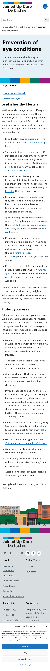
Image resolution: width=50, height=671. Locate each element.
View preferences (25, 659)
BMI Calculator (24, 188)
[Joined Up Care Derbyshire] (17, 11)
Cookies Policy (19, 665)
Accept (25, 646)
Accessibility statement (13, 596)
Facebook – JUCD (10, 620)
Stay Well (13, 27)
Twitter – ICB (8, 615)
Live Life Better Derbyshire (23, 225)
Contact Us (31, 567)
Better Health (13, 288)
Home (4, 27)
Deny (25, 653)
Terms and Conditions (12, 581)
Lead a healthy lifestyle (14, 93)
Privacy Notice (30, 665)
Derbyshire (17, 171)
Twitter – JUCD (9, 610)
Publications (8, 576)
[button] (46, 626)
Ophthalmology (27, 27)
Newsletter (31, 572)
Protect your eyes (11, 99)
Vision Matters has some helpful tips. (25, 443)
